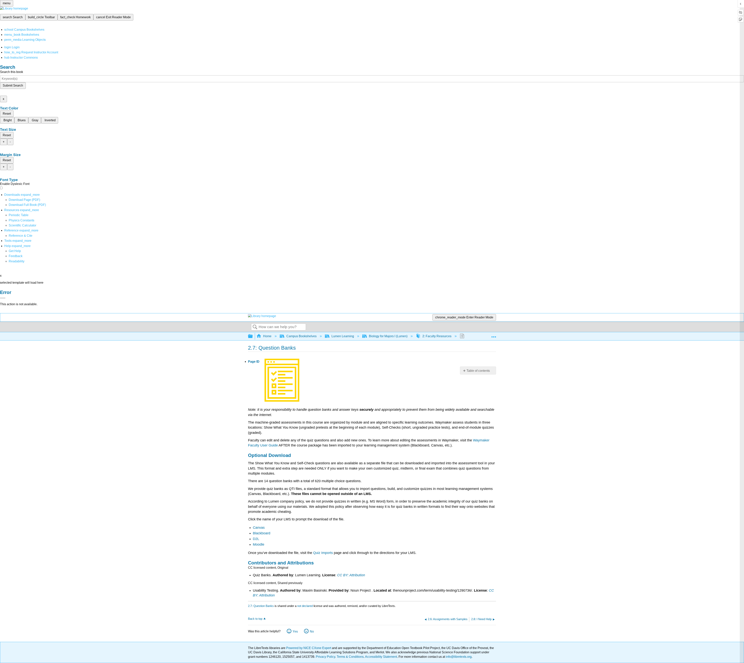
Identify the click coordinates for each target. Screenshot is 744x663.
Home (267, 336)
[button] (15, 256)
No (312, 631)
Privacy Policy (325, 656)
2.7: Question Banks (261, 606)
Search (255, 327)
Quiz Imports (323, 553)
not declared (305, 606)
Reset (7, 113)
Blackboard (261, 533)
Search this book (11, 72)
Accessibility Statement (381, 656)
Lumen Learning (343, 336)
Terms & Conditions (350, 656)
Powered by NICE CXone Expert (309, 648)
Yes (295, 631)
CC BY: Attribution (351, 575)
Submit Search (13, 85)
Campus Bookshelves (301, 336)
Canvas (259, 528)
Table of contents (478, 370)
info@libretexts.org (458, 656)
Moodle (258, 544)
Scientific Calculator (22, 225)
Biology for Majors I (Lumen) (388, 336)
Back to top (255, 618)
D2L (256, 539)
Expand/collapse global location (493, 335)
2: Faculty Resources (437, 336)
